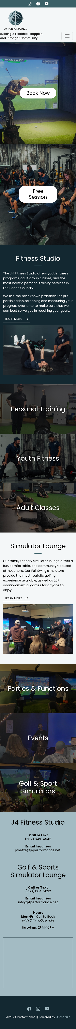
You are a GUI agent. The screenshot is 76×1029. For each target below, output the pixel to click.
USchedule (63, 1017)
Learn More (14, 319)
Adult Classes (38, 507)
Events (38, 737)
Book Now (38, 93)
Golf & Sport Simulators (38, 787)
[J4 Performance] (14, 19)
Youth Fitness (38, 458)
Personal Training (38, 409)
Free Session (38, 194)
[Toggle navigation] (67, 36)
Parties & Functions (38, 688)
